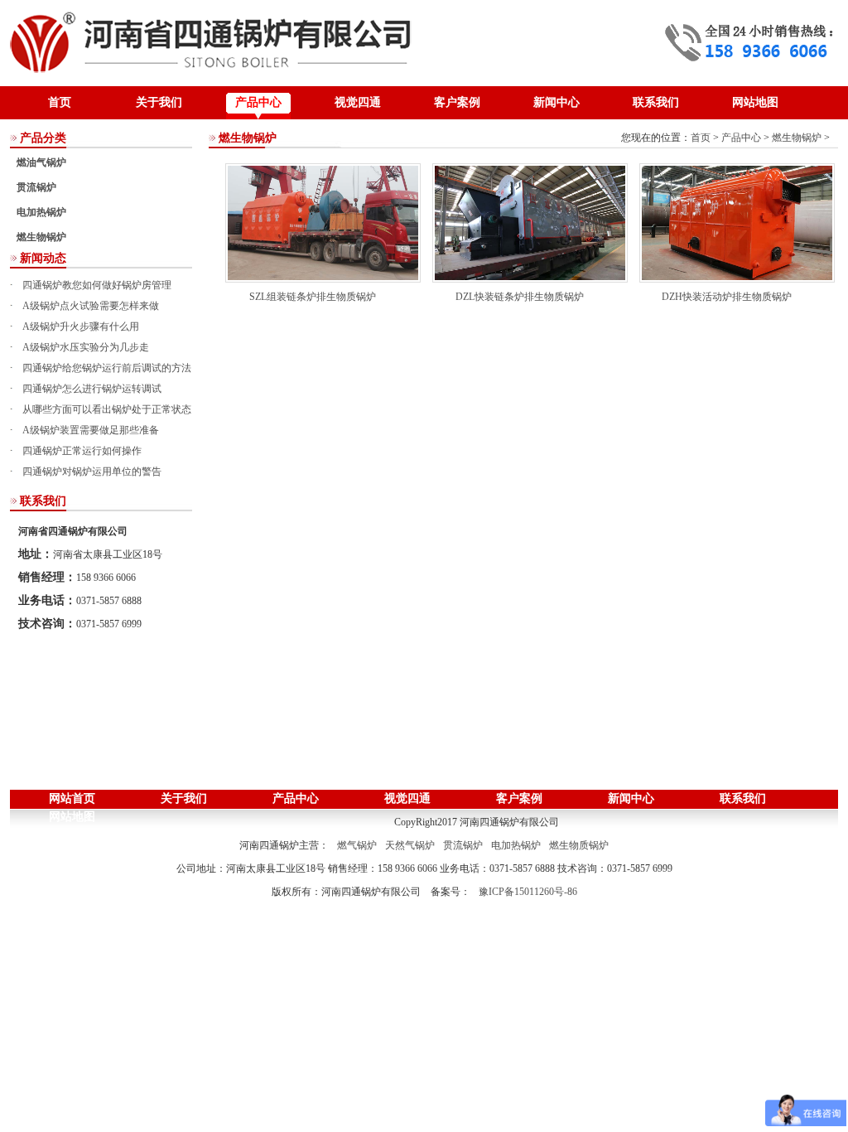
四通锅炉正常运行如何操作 (82, 451)
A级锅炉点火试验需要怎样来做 (90, 306)
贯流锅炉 (36, 187)
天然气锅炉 (410, 845)
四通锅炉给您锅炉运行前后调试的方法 (106, 368)
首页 (59, 102)
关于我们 (159, 102)
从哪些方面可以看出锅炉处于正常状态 (106, 409)
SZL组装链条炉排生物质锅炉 (312, 296)
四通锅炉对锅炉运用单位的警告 (91, 471)
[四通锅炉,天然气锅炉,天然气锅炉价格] (211, 39)
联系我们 (656, 102)
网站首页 (72, 798)
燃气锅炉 (357, 845)
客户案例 (457, 102)
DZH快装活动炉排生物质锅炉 (727, 296)
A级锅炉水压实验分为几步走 (85, 347)
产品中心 (258, 102)
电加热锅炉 (41, 212)
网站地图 (755, 102)
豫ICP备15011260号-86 (528, 891)
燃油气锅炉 (41, 162)
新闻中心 (556, 102)
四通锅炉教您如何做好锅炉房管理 (96, 285)
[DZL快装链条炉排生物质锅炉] (530, 222)
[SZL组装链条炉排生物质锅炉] (323, 222)
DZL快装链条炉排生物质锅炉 (519, 296)
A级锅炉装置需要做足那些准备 (90, 430)
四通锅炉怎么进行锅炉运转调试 (91, 388)
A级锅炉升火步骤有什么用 (80, 326)
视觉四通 (358, 102)
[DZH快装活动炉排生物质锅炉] (737, 222)
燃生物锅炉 (41, 237)
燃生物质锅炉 (579, 845)
